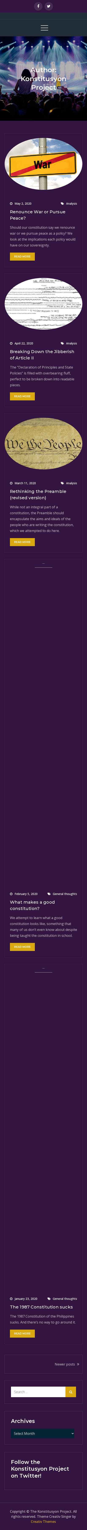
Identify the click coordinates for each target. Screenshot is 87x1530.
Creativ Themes (43, 1521)
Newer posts (65, 1364)
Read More (22, 256)
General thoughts (65, 894)
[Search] (70, 1392)
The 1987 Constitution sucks (41, 1307)
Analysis (71, 203)
